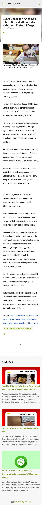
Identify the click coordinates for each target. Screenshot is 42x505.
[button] (4, 32)
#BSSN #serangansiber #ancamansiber (18, 328)
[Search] (38, 3)
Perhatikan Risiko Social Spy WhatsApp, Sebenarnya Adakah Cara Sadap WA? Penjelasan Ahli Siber (20, 474)
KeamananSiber (13, 4)
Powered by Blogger (22, 502)
